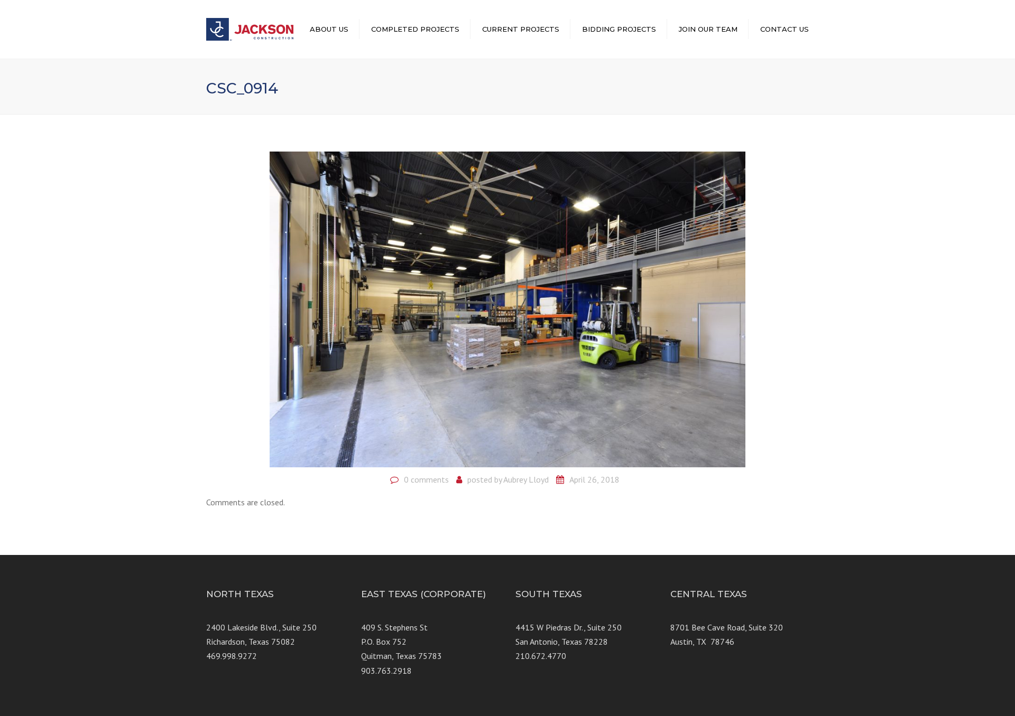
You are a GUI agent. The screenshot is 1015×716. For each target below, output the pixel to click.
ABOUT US (329, 29)
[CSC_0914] (507, 308)
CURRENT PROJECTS (520, 29)
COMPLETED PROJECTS (415, 29)
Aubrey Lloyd (526, 479)
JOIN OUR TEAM (708, 29)
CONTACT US (784, 29)
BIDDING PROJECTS (619, 29)
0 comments (426, 479)
